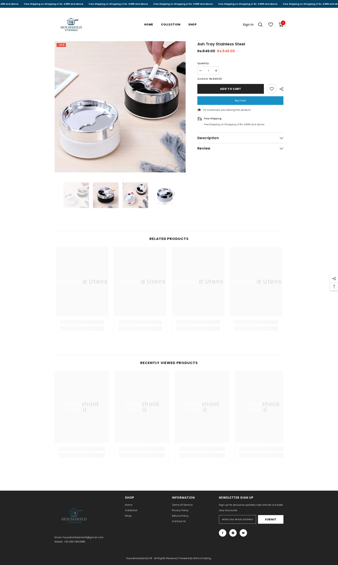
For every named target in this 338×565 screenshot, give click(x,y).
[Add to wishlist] (272, 89)
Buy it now (240, 100)
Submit (271, 519)
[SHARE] (280, 89)
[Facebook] (222, 533)
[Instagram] (233, 533)
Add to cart (230, 89)
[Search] (260, 24)
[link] (82, 322)
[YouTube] (243, 533)
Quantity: (203, 63)
